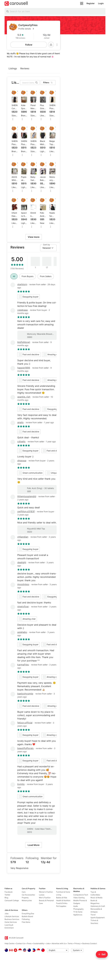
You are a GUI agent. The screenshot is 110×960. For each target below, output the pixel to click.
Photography (78, 909)
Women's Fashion (46, 892)
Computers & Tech (80, 895)
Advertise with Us (59, 943)
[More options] (57, 45)
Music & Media (96, 898)
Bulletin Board (27, 916)
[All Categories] (81, 3)
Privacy (77, 943)
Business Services (12, 919)
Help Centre (9, 943)
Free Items (26, 922)
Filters (46, 82)
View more (33, 237)
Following (26, 919)
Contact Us (20, 943)
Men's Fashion (45, 898)
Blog (6, 898)
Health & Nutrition (63, 900)
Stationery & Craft (98, 906)
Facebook (9, 892)
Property (25, 898)
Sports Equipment (98, 917)
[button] (38, 28)
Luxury (41, 895)
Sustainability (38, 943)
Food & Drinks (61, 903)
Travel (93, 915)
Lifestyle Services (12, 916)
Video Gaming (79, 898)
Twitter (7, 895)
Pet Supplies (61, 906)
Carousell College (12, 900)
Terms (70, 943)
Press (29, 943)
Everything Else (28, 913)
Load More (33, 845)
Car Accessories (28, 895)
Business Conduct (89, 943)
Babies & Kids (61, 898)
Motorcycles (27, 900)
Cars (23, 892)
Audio (75, 906)
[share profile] (51, 45)
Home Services (11, 922)
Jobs (6, 913)
